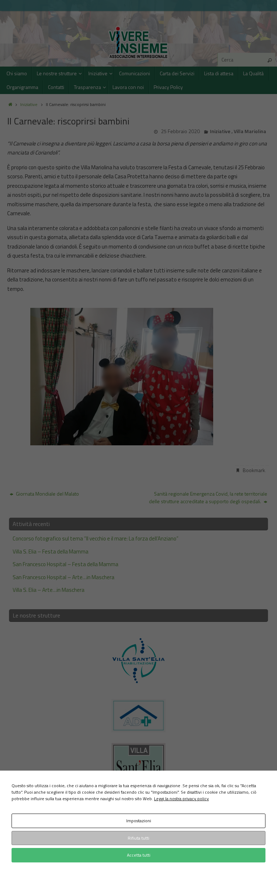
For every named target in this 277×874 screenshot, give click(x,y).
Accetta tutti (138, 855)
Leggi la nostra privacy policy (181, 798)
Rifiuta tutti (138, 838)
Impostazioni (138, 820)
